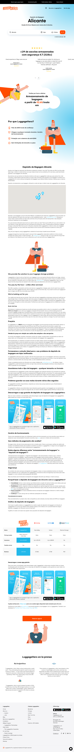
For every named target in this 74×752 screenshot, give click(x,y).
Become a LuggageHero (55, 8)
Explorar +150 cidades (33, 723)
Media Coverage (8, 733)
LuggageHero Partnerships (10, 725)
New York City (31, 715)
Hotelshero (5, 721)
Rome (29, 719)
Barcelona (30, 709)
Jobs (5, 715)
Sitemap (5, 741)
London (30, 713)
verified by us (36, 235)
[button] (38, 198)
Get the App (67, 8)
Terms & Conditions (7, 739)
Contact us (55, 733)
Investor (6, 713)
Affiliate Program (7, 723)
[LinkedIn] (70, 733)
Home (4, 709)
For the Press (6, 731)
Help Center (6, 727)
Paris (29, 717)
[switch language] (46, 8)
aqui (39, 438)
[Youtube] (68, 733)
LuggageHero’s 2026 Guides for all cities (12, 735)
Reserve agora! (37, 618)
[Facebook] (61, 733)
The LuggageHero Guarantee (11, 729)
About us (5, 711)
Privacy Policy (6, 737)
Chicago (30, 711)
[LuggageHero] (10, 9)
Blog (4, 717)
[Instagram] (66, 733)
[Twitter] (63, 733)
